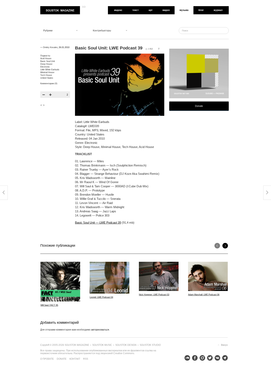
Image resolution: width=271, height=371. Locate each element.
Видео (166, 10)
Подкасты (45, 55)
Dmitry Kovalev (50, 47)
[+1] (50, 94)
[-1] (43, 94)
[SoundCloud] (186, 358)
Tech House (46, 75)
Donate (199, 106)
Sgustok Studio (150, 345)
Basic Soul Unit (47, 61)
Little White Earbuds (49, 69)
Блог (201, 10)
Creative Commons (123, 353)
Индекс (118, 10)
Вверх (224, 345)
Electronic (45, 67)
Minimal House (47, 72)
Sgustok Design (125, 345)
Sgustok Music (102, 345)
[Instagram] (201, 358)
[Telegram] (224, 358)
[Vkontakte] (216, 358)
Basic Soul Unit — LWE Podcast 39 (98, 222)
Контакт (74, 358)
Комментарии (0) (48, 83)
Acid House (45, 58)
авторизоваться (100, 329)
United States (46, 78)
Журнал (218, 10)
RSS (85, 358)
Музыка (184, 10)
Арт (151, 10)
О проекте (47, 358)
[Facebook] (194, 358)
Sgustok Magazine (50, 7)
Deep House (46, 64)
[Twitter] (209, 358)
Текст (135, 10)
